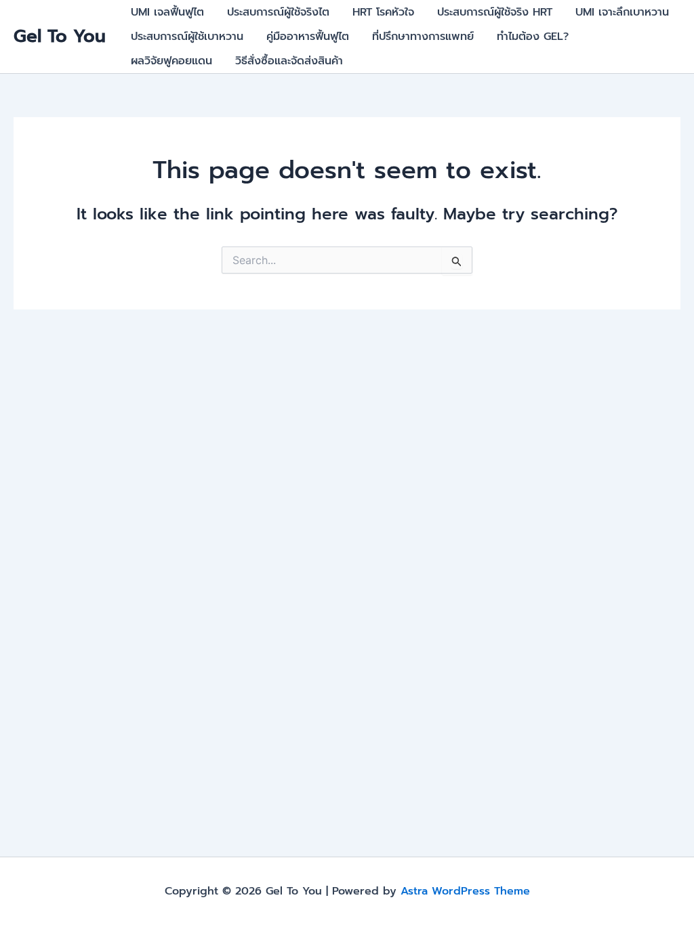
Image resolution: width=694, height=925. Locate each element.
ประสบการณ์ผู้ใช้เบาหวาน (187, 36)
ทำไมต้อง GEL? (533, 36)
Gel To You (60, 36)
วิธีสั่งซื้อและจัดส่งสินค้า (289, 61)
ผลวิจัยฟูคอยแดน (171, 61)
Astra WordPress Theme (465, 891)
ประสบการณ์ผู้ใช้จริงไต (278, 12)
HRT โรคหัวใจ (383, 12)
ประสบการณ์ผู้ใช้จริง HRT (494, 12)
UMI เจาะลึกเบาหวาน (622, 12)
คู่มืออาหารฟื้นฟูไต (307, 36)
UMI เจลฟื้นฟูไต (167, 12)
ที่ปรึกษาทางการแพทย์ (423, 36)
